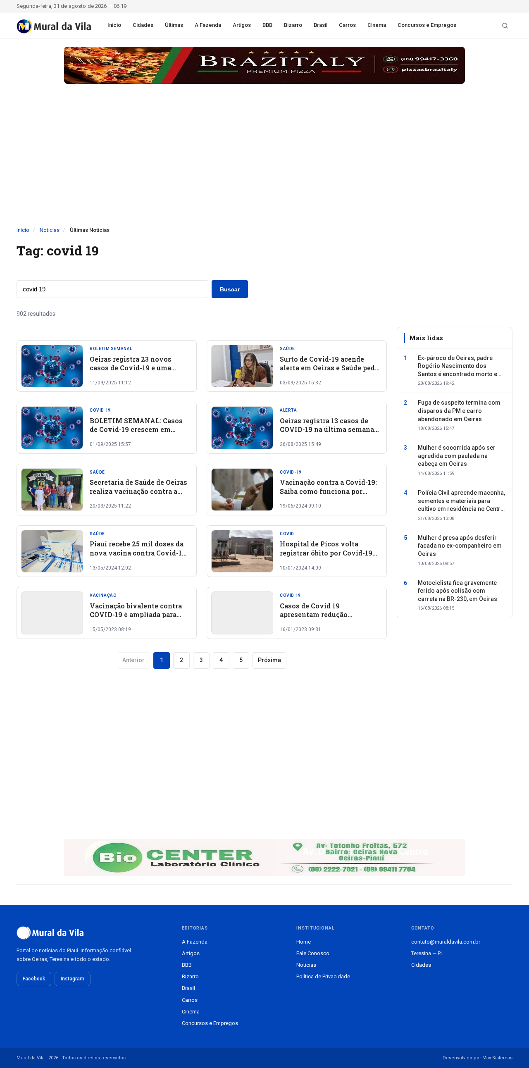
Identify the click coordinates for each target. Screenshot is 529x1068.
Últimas (174, 25)
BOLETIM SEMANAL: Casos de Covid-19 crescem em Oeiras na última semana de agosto (136, 434)
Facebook (34, 979)
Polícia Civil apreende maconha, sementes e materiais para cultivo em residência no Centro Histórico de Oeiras (461, 501)
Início (114, 25)
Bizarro (293, 25)
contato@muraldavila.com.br (445, 942)
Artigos (242, 25)
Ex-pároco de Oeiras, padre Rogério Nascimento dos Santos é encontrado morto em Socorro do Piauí (460, 366)
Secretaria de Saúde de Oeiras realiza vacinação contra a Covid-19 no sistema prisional (138, 495)
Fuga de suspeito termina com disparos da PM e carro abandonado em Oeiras (459, 410)
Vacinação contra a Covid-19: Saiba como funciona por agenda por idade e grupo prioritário (328, 495)
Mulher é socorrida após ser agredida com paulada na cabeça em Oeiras (457, 455)
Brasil (320, 25)
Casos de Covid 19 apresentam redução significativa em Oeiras (319, 614)
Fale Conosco (312, 953)
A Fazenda (208, 25)
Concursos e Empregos (427, 25)
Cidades (143, 25)
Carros (347, 25)
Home (303, 942)
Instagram (72, 979)
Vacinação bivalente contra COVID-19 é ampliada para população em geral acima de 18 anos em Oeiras (138, 619)
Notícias (50, 230)
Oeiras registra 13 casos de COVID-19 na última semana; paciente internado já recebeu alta (329, 434)
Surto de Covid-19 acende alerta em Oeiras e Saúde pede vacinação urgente (329, 368)
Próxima (269, 660)
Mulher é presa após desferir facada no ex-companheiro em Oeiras (460, 545)
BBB (267, 25)
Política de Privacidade (323, 976)
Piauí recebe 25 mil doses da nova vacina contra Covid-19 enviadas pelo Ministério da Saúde (138, 557)
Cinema (376, 25)
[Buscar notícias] (505, 25)
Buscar (230, 289)
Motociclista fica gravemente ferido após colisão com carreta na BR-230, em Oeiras (457, 590)
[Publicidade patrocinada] (264, 65)
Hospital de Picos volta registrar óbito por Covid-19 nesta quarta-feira (326, 552)
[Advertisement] (264, 164)
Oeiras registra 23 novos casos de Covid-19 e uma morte (131, 368)
